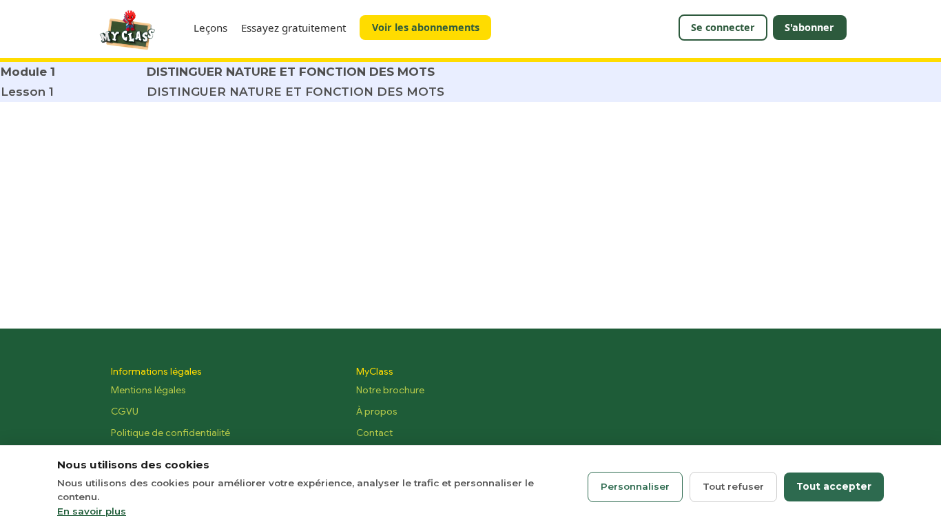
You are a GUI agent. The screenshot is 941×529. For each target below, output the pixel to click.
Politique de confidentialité (170, 432)
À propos (376, 411)
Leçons (210, 27)
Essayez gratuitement (293, 27)
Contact (374, 432)
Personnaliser (635, 486)
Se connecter (723, 27)
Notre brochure (390, 390)
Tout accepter (833, 486)
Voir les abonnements (425, 27)
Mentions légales (148, 390)
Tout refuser (733, 486)
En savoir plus (91, 511)
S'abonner (809, 27)
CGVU (124, 411)
